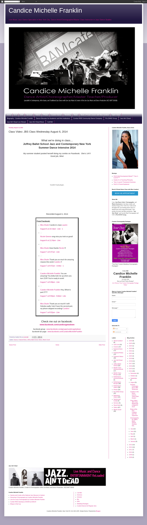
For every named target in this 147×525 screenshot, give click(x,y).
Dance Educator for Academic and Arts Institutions (53, 118)
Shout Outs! (117, 405)
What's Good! (46, 339)
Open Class (116, 115)
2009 (130, 454)
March (133, 439)
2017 (130, 363)
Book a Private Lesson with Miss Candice (95, 115)
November (134, 373)
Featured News (23, 339)
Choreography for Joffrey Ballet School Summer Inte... (134, 421)
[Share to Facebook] (39, 337)
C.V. (15, 115)
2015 (130, 368)
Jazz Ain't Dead (125, 118)
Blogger (98, 511)
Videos (37, 115)
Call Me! (50, 122)
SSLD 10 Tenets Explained (121, 184)
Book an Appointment (125, 193)
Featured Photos (118, 353)
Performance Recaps (117, 382)
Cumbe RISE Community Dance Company (87, 118)
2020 (130, 356)
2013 (130, 444)
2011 (130, 449)
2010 (130, 452)
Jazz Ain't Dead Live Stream (16, 122)
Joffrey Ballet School (32, 339)
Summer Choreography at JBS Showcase (134, 387)
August (133, 382)
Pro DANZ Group (111, 118)
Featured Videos (118, 356)
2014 (130, 371)
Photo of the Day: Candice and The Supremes (134, 412)
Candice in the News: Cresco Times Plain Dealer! (134, 395)
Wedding (68, 115)
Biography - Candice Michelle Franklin (20, 118)
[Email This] (33, 337)
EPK (21, 115)
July (132, 429)
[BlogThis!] (35, 337)
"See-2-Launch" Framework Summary (125, 182)
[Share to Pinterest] (41, 337)
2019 (130, 358)
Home (9, 115)
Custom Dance (56, 115)
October (133, 376)
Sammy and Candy (117, 400)
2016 (130, 366)
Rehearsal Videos (117, 396)
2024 (130, 346)
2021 (130, 353)
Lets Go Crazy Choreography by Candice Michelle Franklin (27, 499)
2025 (130, 343)
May (132, 434)
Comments (117, 332)
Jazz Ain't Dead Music (36, 122)
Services (29, 115)
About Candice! (118, 341)
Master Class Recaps (117, 373)
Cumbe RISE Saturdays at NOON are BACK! (23, 502)
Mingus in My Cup (15, 504)
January (133, 441)
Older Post (102, 345)
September (134, 378)
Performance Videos (117, 386)
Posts (116, 328)
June (132, 431)
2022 (130, 351)
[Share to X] (37, 337)
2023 (130, 348)
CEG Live (116, 344)
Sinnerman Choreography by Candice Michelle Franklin (26, 497)
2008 (130, 457)
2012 (130, 447)
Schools (79, 497)
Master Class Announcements (118, 368)
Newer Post (12, 345)
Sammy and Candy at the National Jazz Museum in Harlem (27, 495)
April (132, 436)
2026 (130, 341)
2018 (130, 361)
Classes (16, 339)
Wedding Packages (82, 504)
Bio (78, 499)
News (76, 115)
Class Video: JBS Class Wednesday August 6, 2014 (134, 404)
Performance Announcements (118, 377)
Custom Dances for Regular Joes (86, 506)
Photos (45, 115)
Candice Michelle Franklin (45, 10)
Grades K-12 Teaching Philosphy (123, 180)
